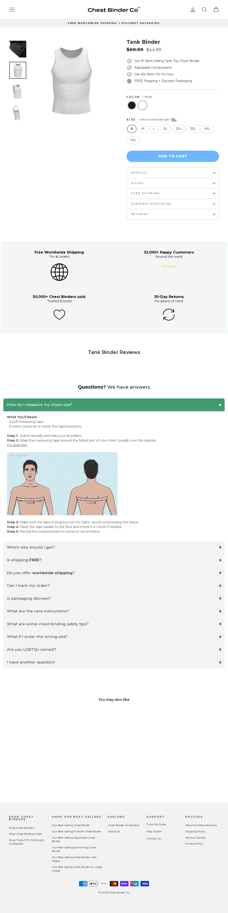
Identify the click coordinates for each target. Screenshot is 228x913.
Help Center (154, 831)
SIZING (137, 183)
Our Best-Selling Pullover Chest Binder (76, 831)
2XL (179, 129)
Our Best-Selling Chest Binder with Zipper (74, 859)
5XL (133, 140)
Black (131, 105)
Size (148, 119)
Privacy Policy (194, 843)
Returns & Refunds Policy (201, 825)
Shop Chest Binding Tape (25, 833)
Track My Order (156, 824)
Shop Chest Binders (21, 827)
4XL (207, 129)
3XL (193, 129)
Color (139, 96)
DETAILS (139, 172)
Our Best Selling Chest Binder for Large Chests (77, 868)
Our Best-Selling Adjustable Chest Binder (73, 839)
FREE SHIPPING (145, 193)
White (142, 105)
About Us (114, 831)
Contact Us (154, 838)
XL (165, 129)
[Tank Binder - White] (36, 776)
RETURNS (140, 214)
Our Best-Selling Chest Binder (71, 825)
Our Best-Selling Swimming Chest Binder (74, 849)
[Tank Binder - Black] (30, 776)
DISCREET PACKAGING (151, 203)
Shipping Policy (195, 831)
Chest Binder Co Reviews (123, 825)
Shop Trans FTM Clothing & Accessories (26, 841)
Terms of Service (195, 837)
